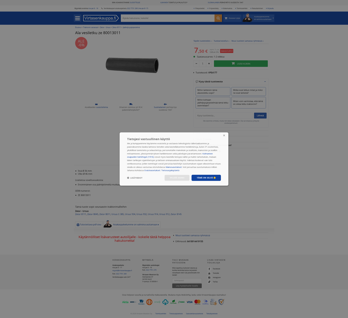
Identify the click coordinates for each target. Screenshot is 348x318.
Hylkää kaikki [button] (177, 177)
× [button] (224, 136)
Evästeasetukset (152, 170)
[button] (134, 177)
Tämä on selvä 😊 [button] (206, 177)
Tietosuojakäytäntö (170, 170)
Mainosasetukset (174, 167)
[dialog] (174, 159)
